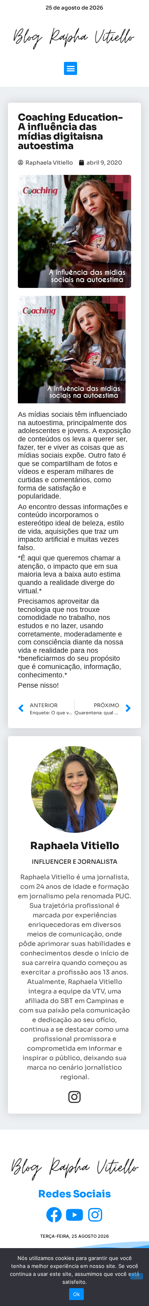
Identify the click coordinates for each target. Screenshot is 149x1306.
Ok (76, 1294)
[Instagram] (74, 1097)
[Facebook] (54, 1215)
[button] (70, 68)
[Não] (136, 1276)
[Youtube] (75, 1215)
